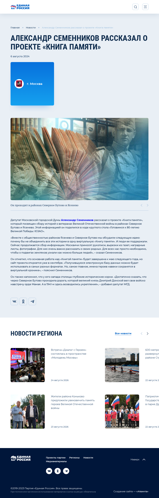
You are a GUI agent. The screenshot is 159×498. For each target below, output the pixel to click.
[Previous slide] (141, 205)
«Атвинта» (142, 491)
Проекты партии (56, 457)
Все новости (123, 333)
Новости (31, 27)
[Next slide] (147, 205)
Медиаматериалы (56, 461)
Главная (15, 27)
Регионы (74, 457)
